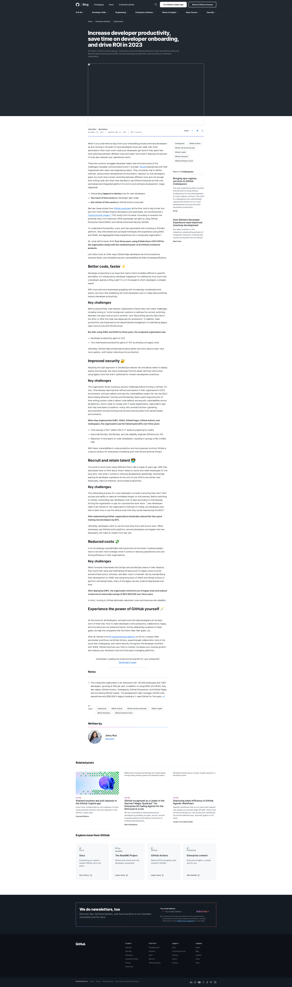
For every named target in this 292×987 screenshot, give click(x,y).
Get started (192, 875)
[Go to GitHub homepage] (80, 945)
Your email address (167, 908)
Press (198, 959)
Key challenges (99, 302)
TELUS (142, 167)
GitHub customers (122, 208)
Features (128, 947)
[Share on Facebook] (197, 130)
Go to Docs (84, 875)
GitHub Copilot (156, 708)
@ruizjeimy (103, 129)
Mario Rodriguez (130, 824)
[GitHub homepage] (77, 4)
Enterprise (129, 955)
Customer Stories (131, 959)
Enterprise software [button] (144, 12)
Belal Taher (177, 241)
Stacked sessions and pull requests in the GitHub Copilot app (96, 802)
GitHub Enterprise (103, 713)
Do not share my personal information (127, 981)
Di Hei (175, 211)
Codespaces (102, 708)
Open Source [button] (191, 12)
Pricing (127, 963)
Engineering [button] (120, 12)
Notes (92, 671)
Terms (92, 981)
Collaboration (118, 21)
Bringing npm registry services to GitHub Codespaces (185, 181)
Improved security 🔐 (106, 361)
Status (174, 959)
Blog (86, 4)
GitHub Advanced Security (137, 708)
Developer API (154, 947)
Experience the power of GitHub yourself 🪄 (126, 609)
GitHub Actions (116, 708)
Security (128, 951)
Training (175, 955)
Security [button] (210, 12)
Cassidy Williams (82, 816)
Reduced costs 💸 (103, 541)
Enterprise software (103, 21)
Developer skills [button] (99, 12)
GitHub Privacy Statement (185, 921)
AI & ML (78, 798)
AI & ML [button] (79, 12)
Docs (174, 947)
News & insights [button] (169, 12)
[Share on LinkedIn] (202, 130)
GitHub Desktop (155, 963)
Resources (129, 966)
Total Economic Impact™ (99, 215)
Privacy (98, 981)
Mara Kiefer (188, 822)
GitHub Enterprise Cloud (124, 713)
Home (90, 21)
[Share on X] (192, 130)
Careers (198, 955)
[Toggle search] (156, 4)
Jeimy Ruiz (92, 129)
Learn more (120, 875)
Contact (175, 963)
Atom (151, 955)
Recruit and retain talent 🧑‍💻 (112, 460)
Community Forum (179, 951)
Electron (152, 959)
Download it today (127, 662)
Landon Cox (177, 822)
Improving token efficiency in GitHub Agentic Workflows (193, 802)
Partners (152, 951)
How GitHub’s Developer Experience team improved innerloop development (187, 222)
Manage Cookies (108, 981)
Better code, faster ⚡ (107, 266)
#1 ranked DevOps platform (122, 637)
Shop (197, 963)
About (198, 947)
